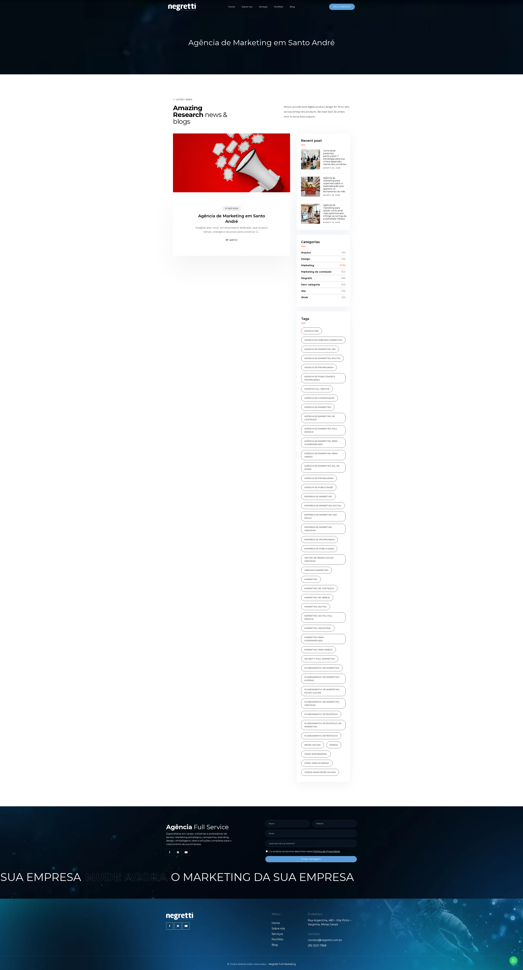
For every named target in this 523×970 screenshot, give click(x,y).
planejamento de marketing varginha (321, 703)
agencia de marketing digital (322, 358)
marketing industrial (317, 628)
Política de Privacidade (326, 851)
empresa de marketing (318, 496)
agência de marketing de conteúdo (319, 418)
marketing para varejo (318, 649)
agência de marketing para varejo (320, 455)
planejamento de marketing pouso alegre (321, 691)
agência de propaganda (318, 478)
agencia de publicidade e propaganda (319, 378)
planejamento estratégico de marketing (323, 725)
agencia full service (317, 389)
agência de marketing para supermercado (320, 443)
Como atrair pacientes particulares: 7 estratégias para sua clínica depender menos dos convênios (334, 157)
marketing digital (315, 606)
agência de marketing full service (320, 430)
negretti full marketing (319, 659)
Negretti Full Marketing (282, 964)
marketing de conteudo (319, 588)
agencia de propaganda (318, 367)
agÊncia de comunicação (319, 398)
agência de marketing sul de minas (322, 467)
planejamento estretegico (321, 736)
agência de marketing (317, 407)
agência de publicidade (318, 487)
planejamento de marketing (321, 668)
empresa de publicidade (319, 548)
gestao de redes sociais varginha (319, 559)
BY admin (232, 239)
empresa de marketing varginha (318, 529)
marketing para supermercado (314, 639)
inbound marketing (316, 570)
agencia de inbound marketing (323, 340)
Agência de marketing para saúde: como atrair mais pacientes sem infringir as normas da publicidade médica (334, 212)
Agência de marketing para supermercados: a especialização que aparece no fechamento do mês (334, 185)
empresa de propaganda (319, 539)
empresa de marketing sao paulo (320, 516)
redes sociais (312, 745)
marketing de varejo (317, 597)
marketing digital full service (318, 617)
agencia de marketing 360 (320, 349)
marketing (310, 579)
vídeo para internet (316, 763)
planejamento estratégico (321, 714)
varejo (334, 745)
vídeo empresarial (315, 754)
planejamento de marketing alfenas (321, 679)
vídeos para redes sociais (320, 772)
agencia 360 (311, 331)
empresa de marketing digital (322, 505)
